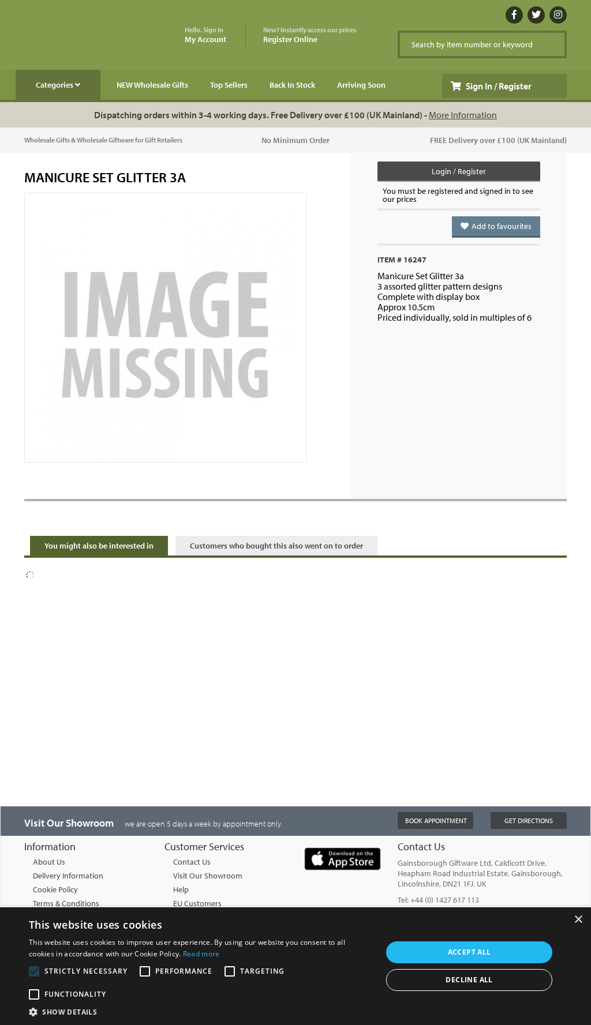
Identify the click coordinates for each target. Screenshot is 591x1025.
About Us (49, 862)
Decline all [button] (469, 980)
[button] (200, 1011)
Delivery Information (68, 875)
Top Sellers (229, 85)
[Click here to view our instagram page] (558, 15)
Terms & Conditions (66, 903)
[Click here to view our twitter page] (536, 15)
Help (181, 889)
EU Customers (197, 903)
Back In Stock (292, 85)
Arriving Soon (361, 85)
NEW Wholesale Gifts (152, 85)
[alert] (295, 966)
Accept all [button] (469, 952)
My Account (205, 35)
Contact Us (192, 862)
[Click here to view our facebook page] (514, 15)
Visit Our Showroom (207, 875)
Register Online (309, 35)
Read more (201, 954)
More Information (463, 115)
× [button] (578, 919)
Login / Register (459, 171)
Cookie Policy (55, 889)
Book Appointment (436, 820)
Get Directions (528, 820)
